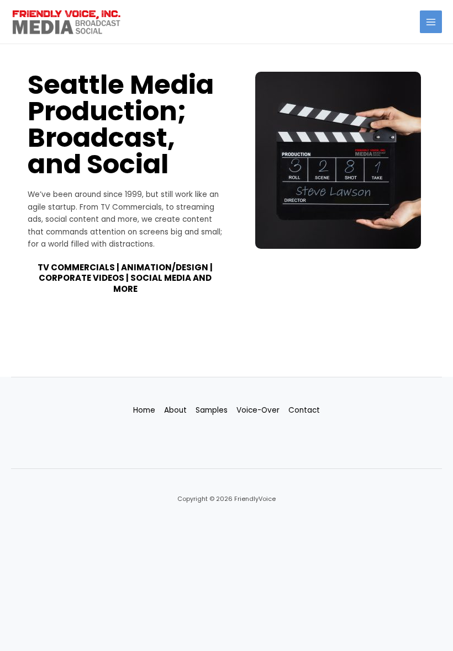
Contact (304, 410)
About (175, 410)
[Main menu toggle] (431, 21)
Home (144, 410)
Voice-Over (258, 410)
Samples (212, 410)
